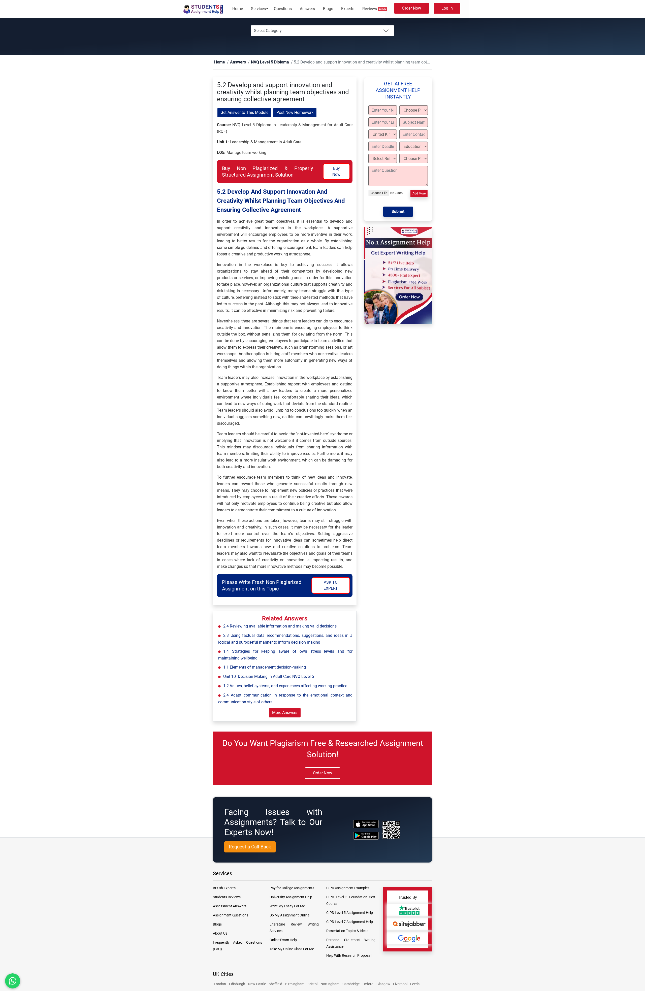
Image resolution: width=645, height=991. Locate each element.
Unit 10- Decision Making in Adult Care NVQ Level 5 (268, 676)
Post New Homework (294, 112)
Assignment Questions (230, 915)
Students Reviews (227, 897)
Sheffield (275, 984)
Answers (307, 8)
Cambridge (351, 984)
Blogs (328, 8)
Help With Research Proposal (348, 956)
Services (258, 8)
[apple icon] (366, 824)
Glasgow (383, 984)
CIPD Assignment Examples (347, 888)
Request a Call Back (250, 847)
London (220, 984)
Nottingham (329, 984)
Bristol (312, 984)
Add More (419, 193)
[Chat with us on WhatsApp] (12, 981)
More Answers (284, 712)
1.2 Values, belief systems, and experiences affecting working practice (285, 686)
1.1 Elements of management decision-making (264, 667)
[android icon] (366, 836)
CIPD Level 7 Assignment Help (349, 922)
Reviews (374, 8)
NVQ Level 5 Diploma (261, 62)
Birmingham (294, 984)
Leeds (415, 984)
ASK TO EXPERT (331, 585)
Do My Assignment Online (289, 915)
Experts (347, 8)
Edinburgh (237, 984)
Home (237, 8)
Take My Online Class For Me (292, 949)
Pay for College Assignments (292, 888)
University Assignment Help (291, 897)
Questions (283, 8)
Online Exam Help (283, 940)
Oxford (368, 984)
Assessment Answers (229, 906)
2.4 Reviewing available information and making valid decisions (280, 626)
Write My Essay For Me (287, 906)
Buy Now (336, 171)
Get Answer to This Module (244, 112)
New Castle (257, 984)
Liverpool (400, 984)
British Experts (224, 888)
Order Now (411, 8)
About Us (220, 934)
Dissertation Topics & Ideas (347, 931)
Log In (447, 8)
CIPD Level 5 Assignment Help (349, 913)
